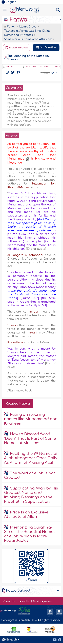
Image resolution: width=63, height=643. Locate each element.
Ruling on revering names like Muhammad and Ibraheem (31, 419)
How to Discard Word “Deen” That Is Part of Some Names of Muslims (30, 438)
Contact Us (9, 601)
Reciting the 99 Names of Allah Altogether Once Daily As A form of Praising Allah (30, 458)
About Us (24, 601)
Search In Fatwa (18, 47)
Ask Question (47, 47)
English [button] (11, 2)
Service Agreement (43, 601)
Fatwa (17, 19)
